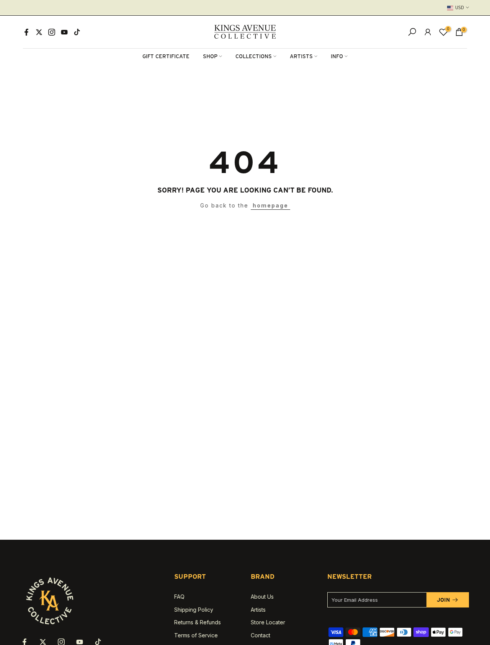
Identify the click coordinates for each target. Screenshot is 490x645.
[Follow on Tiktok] (77, 32)
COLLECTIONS (253, 56)
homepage (270, 205)
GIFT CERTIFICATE (165, 56)
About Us (262, 596)
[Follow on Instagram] (51, 32)
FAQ (179, 596)
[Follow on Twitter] (39, 32)
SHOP (210, 56)
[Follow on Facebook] (26, 32)
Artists (258, 609)
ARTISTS (301, 56)
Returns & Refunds (197, 622)
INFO (337, 56)
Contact (260, 635)
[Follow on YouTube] (64, 32)
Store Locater (268, 622)
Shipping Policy (193, 609)
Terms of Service (196, 635)
